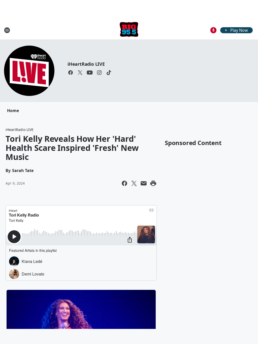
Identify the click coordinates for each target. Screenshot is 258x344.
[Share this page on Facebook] (124, 183)
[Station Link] (129, 30)
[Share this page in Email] (143, 183)
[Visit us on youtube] (90, 73)
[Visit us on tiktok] (109, 73)
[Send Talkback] (213, 30)
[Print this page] (153, 183)
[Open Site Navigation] (7, 30)
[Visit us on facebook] (71, 73)
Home (13, 110)
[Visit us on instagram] (99, 73)
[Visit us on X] (80, 73)
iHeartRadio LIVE (86, 64)
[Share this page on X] (134, 183)
